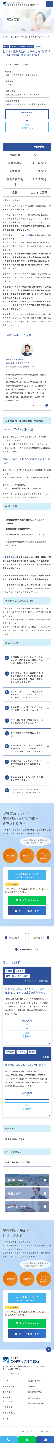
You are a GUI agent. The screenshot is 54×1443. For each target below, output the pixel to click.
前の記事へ (14, 937)
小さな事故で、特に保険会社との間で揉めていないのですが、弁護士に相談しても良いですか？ (24, 694)
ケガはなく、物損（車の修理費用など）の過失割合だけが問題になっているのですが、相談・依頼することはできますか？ (24, 677)
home (5, 36)
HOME (6, 1380)
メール (35, 630)
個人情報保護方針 (36, 1403)
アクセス (8, 1401)
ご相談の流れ (9, 1413)
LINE (13, 447)
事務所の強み (9, 1386)
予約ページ (8, 484)
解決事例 (14, 36)
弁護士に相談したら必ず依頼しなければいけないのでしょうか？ (24, 791)
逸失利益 (29, 235)
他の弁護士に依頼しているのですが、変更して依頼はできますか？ (24, 709)
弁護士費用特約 (12, 94)
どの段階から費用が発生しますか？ (23, 734)
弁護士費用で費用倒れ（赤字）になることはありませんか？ (24, 721)
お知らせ (32, 1386)
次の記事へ (39, 937)
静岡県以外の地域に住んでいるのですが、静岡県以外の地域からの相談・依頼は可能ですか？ (24, 660)
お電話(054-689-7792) (14, 477)
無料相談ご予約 (35, 1392)
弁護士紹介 (9, 1397)
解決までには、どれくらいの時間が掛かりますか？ (24, 778)
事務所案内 (8, 1392)
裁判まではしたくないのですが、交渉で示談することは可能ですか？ (24, 764)
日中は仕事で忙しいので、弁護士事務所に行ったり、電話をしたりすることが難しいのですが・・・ (24, 748)
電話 (28, 630)
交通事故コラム (35, 1380)
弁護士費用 (8, 1407)
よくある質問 (34, 1397)
